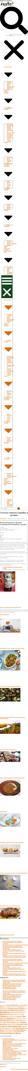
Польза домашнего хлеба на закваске (12, 986)
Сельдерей (19, 1024)
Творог (2, 1030)
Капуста (22, 1010)
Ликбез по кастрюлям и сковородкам (12, 1044)
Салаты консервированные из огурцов (12, 1053)
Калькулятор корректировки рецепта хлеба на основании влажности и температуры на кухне (14, 956)
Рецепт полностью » (5, 614)
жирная (1, 535)
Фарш (8, 89)
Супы (5, 90)
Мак (7, 1016)
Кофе (8, 225)
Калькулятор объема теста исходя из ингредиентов (15, 944)
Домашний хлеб (8, 163)
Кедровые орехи (14, 1012)
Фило (8, 187)
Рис (5, 1024)
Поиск (7, 35)
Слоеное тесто (9, 185)
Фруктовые (10, 130)
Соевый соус (7, 1028)
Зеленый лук (5, 1010)
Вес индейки (3, 528)
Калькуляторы (8, 251)
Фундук (2, 1031)
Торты (8, 206)
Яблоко (18, 1033)
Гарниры (6, 91)
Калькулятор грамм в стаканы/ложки (12, 946)
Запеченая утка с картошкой (7, 934)
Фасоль (23, 1030)
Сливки (3, 1026)
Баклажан (24, 1005)
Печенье (9, 205)
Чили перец (4, 1033)
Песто (8, 158)
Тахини (25, 1028)
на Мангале (7, 188)
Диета (5, 247)
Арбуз (19, 1005)
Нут (15, 1018)
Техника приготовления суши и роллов (12, 983)
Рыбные (9, 128)
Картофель (4, 1012)
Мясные (9, 126)
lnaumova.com (3, 1064)
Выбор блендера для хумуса (9, 987)
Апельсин (14, 1005)
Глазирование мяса (7, 1057)
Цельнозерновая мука (11, 1031)
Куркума (19, 1014)
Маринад (9, 160)
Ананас (8, 1005)
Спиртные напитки (9, 268)
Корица (3, 1014)
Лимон (3, 1016)
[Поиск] (18, 508)
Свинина (9, 83)
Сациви (5, 568)
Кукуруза (11, 1014)
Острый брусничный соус (9, 1059)
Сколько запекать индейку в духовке (12, 949)
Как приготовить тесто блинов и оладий (10, 905)
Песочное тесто (9, 183)
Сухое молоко (19, 1028)
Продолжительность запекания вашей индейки (11, 538)
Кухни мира (7, 248)
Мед (24, 1016)
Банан (2, 1006)
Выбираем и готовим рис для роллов (12, 984)
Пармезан (8, 1020)
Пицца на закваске (7, 1042)
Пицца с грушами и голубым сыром (11, 1058)
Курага (15, 1014)
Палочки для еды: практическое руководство (14, 980)
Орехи (2, 1020)
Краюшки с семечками (8, 1038)
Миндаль (3, 1018)
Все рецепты (3, 518)
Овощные (9, 129)
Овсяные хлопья (21, 1018)
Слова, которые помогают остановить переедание (12, 777)
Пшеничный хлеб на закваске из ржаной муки (14, 1043)
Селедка (14, 1024)
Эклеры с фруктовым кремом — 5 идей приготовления (13, 873)
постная (2, 532)
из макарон (9, 135)
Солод (12, 1028)
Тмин (6, 1030)
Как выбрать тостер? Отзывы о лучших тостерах (12, 648)
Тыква (14, 1030)
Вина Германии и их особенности (8, 749)
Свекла (9, 1024)
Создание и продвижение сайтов (19, 1069)
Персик (18, 1020)
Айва (5, 1005)
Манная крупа (12, 1016)
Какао (17, 1010)
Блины (8, 108)
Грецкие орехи (13, 1008)
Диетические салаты (10, 138)
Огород (6, 246)
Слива (25, 1024)
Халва (8, 208)
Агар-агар (2, 1005)
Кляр (24, 1012)
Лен (23, 1014)
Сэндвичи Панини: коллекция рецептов (12, 567)
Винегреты (9, 124)
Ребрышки (9, 88)
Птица (8, 84)
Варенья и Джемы (9, 242)
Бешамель (9, 157)
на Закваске (7, 165)
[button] (14, 21)
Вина (8, 271)
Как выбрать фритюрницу (9, 988)
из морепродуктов (10, 132)
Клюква (20, 1012)
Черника (21, 1031)
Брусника (13, 1006)
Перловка (13, 1020)
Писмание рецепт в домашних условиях (12, 1046)
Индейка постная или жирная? (7, 529)
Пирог (8, 181)
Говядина (9, 81)
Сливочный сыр (13, 1026)
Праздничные (10, 125)
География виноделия (9, 273)
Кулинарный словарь (8, 1049)
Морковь (10, 1018)
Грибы (21, 1008)
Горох (6, 1008)
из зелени (9, 136)
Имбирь (12, 1010)
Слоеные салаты (9, 141)
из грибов (9, 134)
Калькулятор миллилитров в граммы (12, 941)
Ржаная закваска (7, 1047)
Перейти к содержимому (6, 0)
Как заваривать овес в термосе (10, 1048)
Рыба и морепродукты (10, 86)
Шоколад (9, 207)
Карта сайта (3, 1066)
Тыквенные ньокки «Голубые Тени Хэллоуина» (11, 842)
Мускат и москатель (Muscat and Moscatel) (10, 607)
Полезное (6, 249)
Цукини (17, 1031)
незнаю (1, 537)
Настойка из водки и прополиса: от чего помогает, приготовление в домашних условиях (15, 1051)
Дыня (26, 1008)
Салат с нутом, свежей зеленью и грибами (10, 686)
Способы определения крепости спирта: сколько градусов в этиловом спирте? (15, 1055)
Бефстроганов (3, 811)
